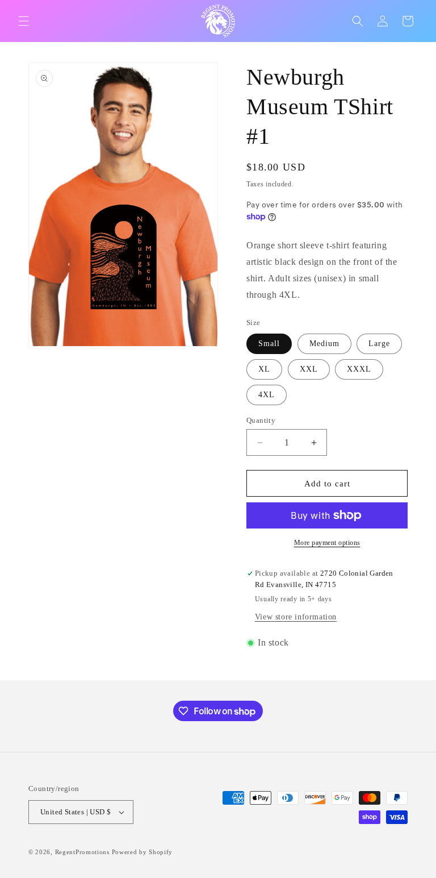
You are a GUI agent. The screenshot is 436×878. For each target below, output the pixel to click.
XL (264, 369)
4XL (266, 394)
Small (269, 343)
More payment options (327, 543)
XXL (309, 369)
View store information (296, 617)
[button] (23, 21)
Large (379, 343)
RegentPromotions (82, 851)
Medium (324, 343)
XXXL (359, 369)
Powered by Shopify (142, 851)
